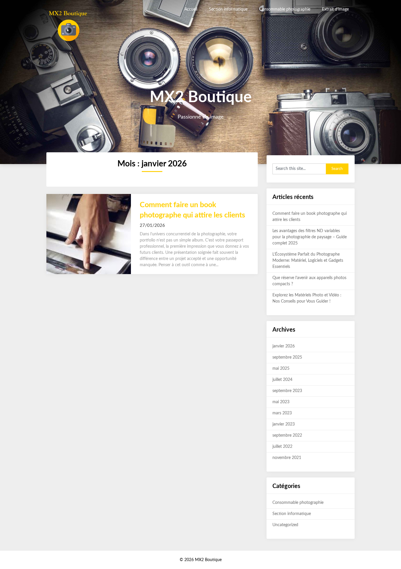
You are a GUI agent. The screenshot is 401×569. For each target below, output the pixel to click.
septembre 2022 (287, 435)
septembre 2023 (287, 391)
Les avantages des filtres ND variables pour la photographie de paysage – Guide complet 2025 (309, 237)
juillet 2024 (282, 380)
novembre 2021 (286, 458)
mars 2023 (282, 413)
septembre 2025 (287, 357)
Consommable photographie (284, 9)
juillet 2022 (282, 447)
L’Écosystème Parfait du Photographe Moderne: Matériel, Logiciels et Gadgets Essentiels (307, 260)
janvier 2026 (283, 346)
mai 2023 (280, 402)
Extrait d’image (335, 9)
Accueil (190, 9)
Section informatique (228, 9)
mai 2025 (280, 369)
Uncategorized (285, 525)
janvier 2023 (283, 424)
